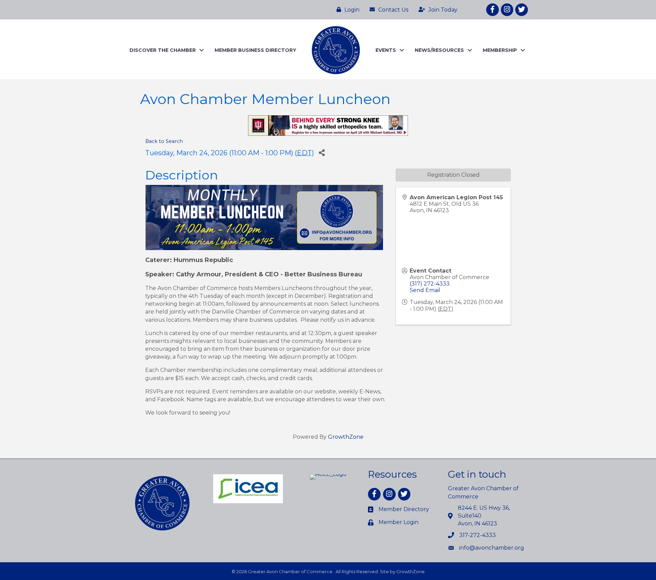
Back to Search (164, 141)
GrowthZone (346, 437)
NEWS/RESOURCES (439, 50)
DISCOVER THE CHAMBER (162, 50)
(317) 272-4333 (430, 283)
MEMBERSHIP (500, 50)
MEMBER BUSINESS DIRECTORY (255, 50)
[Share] (321, 152)
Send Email (425, 290)
